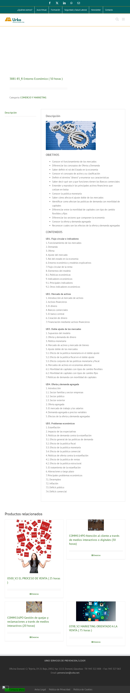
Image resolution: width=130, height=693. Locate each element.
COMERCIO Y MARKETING (33, 97)
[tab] (20, 112)
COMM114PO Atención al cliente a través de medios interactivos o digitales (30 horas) (94, 540)
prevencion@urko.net (68, 672)
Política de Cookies (82, 689)
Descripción (11, 112)
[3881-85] (34, 52)
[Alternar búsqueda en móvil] (117, 19)
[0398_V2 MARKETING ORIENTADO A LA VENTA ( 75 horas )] (96, 611)
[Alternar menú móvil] (123, 19)
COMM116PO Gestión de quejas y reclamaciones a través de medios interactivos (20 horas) (28, 621)
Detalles (35, 594)
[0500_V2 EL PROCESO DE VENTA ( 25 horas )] (34, 546)
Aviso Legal (40, 689)
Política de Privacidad (59, 689)
